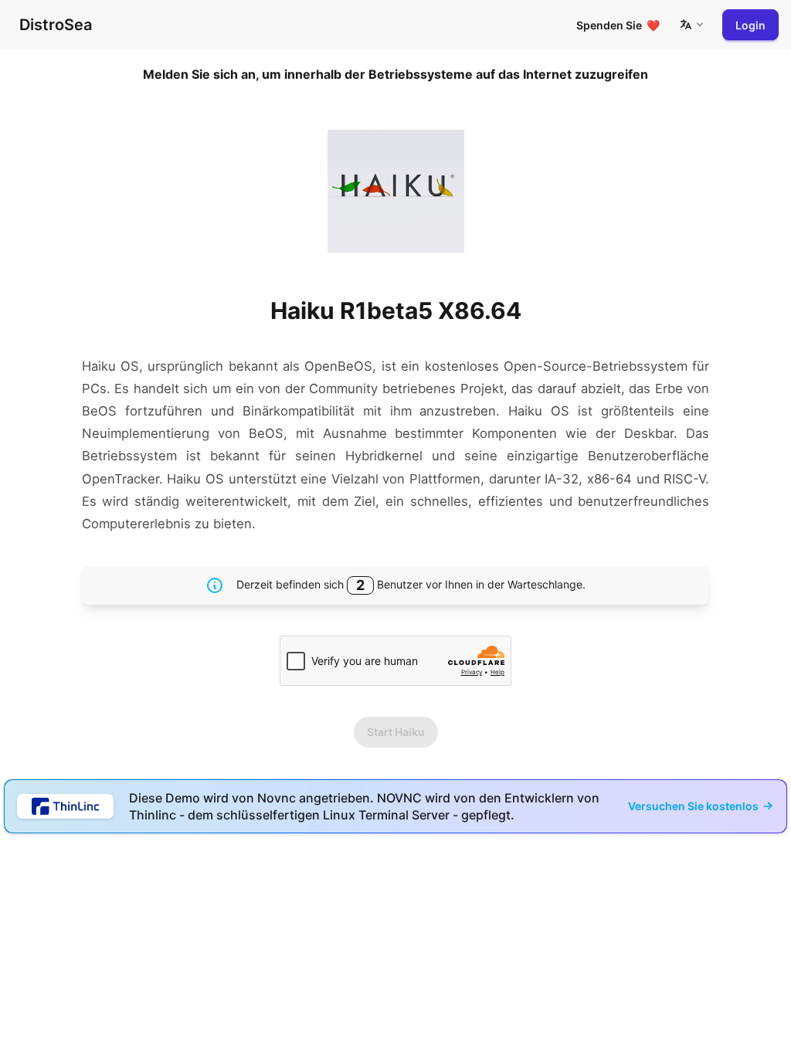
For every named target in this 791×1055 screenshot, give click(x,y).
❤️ (618, 25)
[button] (691, 24)
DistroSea (55, 24)
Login (750, 25)
